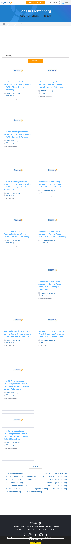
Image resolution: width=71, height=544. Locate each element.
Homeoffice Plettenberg (58, 476)
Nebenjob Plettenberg (58, 479)
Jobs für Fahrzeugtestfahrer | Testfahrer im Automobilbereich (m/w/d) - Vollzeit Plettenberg (52, 84)
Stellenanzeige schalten (35, 2)
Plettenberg (10, 96)
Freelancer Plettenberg (35, 476)
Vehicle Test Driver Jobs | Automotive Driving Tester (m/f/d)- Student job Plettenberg (52, 234)
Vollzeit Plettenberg (13, 492)
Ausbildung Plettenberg (15, 473)
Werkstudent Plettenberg (32, 492)
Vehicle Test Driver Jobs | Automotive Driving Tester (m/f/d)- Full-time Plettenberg (16, 234)
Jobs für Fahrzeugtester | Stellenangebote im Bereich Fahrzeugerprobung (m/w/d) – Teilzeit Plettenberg (16, 435)
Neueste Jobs (56, 526)
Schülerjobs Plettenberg (15, 489)
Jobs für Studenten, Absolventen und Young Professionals (4, 24)
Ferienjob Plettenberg (14, 476)
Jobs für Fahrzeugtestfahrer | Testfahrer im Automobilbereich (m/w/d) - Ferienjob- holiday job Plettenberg (17, 185)
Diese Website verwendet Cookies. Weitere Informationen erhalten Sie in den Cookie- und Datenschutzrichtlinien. (35, 538)
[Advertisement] (35, 41)
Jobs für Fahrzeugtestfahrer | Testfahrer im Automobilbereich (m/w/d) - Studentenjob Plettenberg (17, 86)
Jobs (11, 23)
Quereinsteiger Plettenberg (16, 486)
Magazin (48, 526)
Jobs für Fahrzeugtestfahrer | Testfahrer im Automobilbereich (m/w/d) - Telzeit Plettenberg (17, 134)
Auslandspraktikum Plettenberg (55, 473)
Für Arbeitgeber (15, 526)
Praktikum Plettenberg (14, 482)
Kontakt (23, 526)
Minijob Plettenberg (36, 479)
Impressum (30, 526)
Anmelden (54, 2)
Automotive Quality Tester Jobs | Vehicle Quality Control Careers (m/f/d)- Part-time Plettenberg (52, 334)
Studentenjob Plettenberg (38, 489)
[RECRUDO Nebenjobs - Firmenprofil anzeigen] (18, 71)
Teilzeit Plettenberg (59, 489)
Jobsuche (35, 61)
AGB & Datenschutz (39, 526)
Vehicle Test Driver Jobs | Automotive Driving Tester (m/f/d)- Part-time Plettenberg (51, 184)
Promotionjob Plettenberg (57, 482)
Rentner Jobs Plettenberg (57, 486)
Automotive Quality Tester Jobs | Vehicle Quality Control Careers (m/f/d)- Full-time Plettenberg (18, 334)
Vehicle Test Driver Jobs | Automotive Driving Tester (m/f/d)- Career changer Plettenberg (49, 285)
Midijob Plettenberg (13, 479)
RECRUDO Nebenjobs (13, 93)
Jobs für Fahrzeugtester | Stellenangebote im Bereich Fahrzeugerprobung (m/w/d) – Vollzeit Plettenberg (16, 385)
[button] (66, 2)
